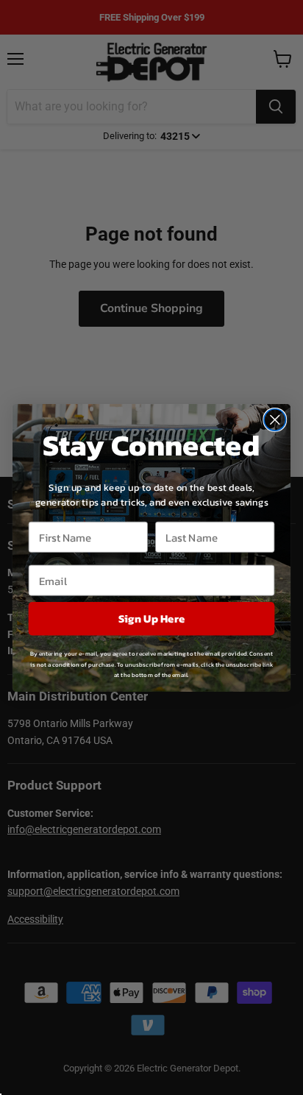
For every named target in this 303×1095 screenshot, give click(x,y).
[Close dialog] (274, 419)
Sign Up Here (151, 618)
